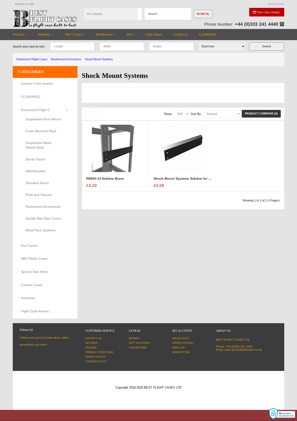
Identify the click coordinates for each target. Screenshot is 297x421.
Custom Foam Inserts (37, 83)
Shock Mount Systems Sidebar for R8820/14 (188, 178)
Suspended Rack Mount (43, 119)
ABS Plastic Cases (34, 258)
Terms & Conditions (99, 352)
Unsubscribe (138, 347)
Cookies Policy (96, 361)
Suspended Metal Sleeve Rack (38, 145)
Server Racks (35, 159)
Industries (28, 298)
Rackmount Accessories (66, 59)
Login (31, 4)
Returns (91, 342)
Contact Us (93, 338)
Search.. (203, 14)
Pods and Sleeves (39, 195)
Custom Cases (31, 285)
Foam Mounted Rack (41, 131)
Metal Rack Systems (40, 230)
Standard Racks (37, 183)
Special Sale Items (34, 272)
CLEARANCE (30, 97)
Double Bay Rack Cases (43, 218)
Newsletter (181, 352)
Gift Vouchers (139, 342)
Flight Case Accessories (37, 311)
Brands (134, 338)
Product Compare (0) (261, 113)
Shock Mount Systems (99, 59)
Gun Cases (29, 245)
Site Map (91, 347)
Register (19, 4)
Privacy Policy (95, 356)
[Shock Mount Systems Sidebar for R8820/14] (183, 148)
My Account (180, 338)
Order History (183, 342)
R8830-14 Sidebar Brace (105, 178)
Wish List (178, 347)
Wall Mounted (35, 171)
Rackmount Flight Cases (31, 59)
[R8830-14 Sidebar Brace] (115, 148)
